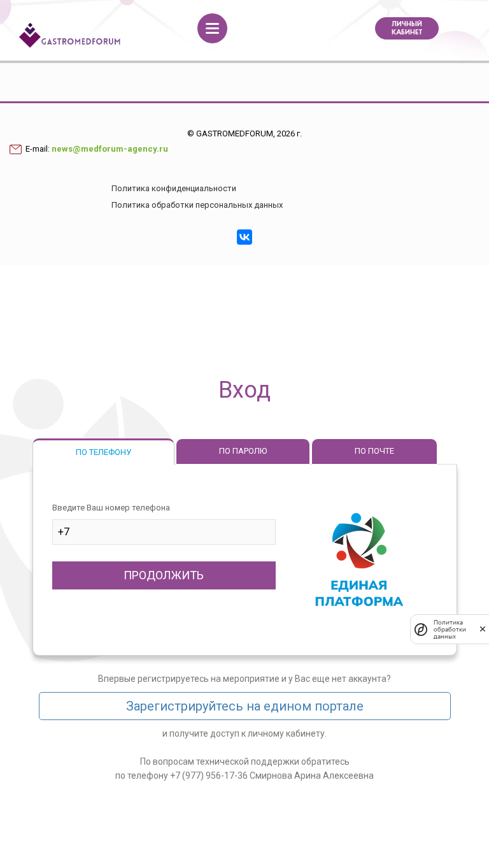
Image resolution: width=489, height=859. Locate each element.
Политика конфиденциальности (173, 188)
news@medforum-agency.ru (110, 149)
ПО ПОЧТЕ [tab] (374, 451)
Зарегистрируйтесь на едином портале (245, 706)
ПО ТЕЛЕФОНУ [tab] (103, 452)
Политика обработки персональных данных (197, 205)
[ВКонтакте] (244, 237)
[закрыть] (482, 629)
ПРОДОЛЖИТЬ (164, 575)
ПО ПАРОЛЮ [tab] (243, 451)
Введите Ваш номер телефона (111, 507)
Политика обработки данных (450, 629)
